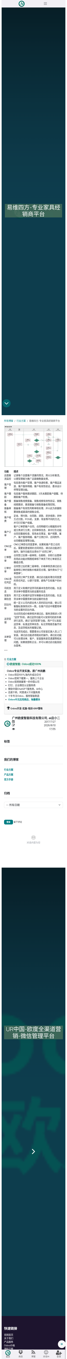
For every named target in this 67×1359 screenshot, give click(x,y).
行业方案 (21, 420)
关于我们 (8, 1338)
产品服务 (8, 1341)
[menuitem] (8, 1354)
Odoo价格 (9, 1345)
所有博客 (8, 420)
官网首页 (8, 1334)
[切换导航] (45, 3)
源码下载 (8, 1348)
